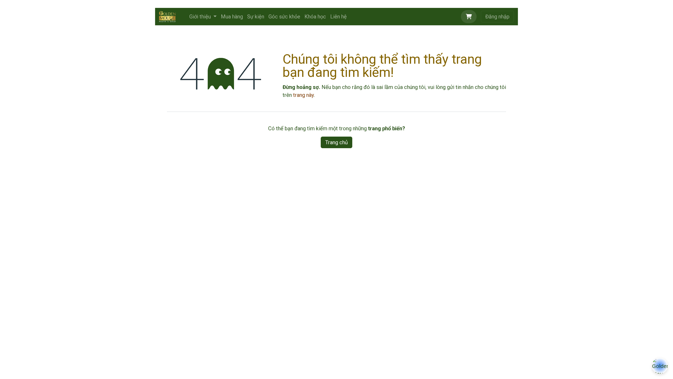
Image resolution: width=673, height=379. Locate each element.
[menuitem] (203, 17)
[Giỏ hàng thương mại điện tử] (469, 16)
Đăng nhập (497, 16)
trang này (303, 95)
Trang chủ (336, 142)
